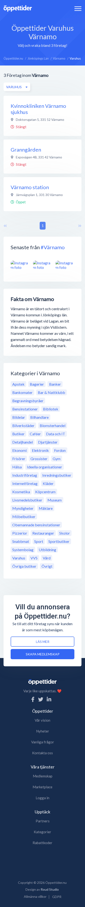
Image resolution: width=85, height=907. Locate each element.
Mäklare (46, 508)
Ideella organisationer (44, 467)
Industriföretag (24, 475)
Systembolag (23, 549)
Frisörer (18, 458)
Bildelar (18, 417)
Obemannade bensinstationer (36, 525)
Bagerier (37, 384)
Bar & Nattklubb (51, 392)
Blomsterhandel (52, 425)
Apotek (18, 384)
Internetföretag (25, 483)
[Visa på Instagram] (20, 265)
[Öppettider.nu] (18, 8)
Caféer (35, 434)
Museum (54, 500)
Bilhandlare (39, 417)
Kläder (48, 483)
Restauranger (43, 533)
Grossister (38, 458)
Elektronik (40, 450)
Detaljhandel (22, 442)
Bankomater (22, 392)
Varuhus (18, 558)
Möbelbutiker (23, 516)
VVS (34, 558)
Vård (47, 558)
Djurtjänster (48, 442)
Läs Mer (42, 642)
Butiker (18, 434)
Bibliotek (50, 409)
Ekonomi (19, 450)
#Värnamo (53, 247)
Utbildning (47, 549)
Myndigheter (23, 508)
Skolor (64, 533)
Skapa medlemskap (43, 654)
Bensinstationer (25, 409)
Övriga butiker (24, 566)
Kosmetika (21, 491)
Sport (38, 541)
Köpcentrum (45, 491)
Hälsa (17, 467)
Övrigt (47, 566)
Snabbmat (20, 541)
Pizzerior (19, 533)
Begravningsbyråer (27, 400)
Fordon (60, 450)
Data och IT (55, 434)
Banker (55, 384)
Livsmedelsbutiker (27, 500)
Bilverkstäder (23, 425)
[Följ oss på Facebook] (32, 699)
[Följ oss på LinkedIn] (49, 699)
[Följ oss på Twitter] (40, 699)
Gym (56, 458)
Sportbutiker (58, 541)
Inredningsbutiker (56, 475)
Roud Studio (50, 889)
